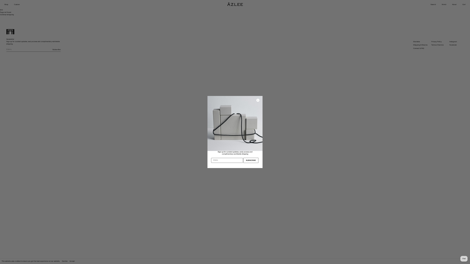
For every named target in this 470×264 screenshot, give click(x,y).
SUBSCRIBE (251, 160)
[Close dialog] (258, 100)
